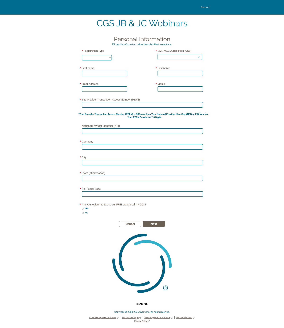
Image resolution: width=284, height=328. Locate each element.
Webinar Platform (184, 317)
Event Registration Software (157, 317)
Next (154, 224)
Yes (86, 208)
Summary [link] (205, 7)
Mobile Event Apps (130, 317)
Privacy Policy (140, 321)
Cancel (130, 224)
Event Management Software (102, 317)
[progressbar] (142, 32)
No (86, 212)
